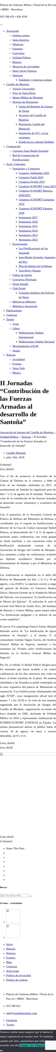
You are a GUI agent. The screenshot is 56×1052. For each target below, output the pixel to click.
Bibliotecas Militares (24, 301)
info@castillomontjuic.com (21, 1013)
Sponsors (17, 75)
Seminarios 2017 (28, 217)
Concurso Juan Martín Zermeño (30, 150)
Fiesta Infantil (20, 284)
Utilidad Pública (21, 57)
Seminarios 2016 (28, 221)
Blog (9, 962)
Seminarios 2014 (28, 230)
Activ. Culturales (15, 164)
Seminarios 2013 (28, 235)
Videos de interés (22, 275)
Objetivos (17, 44)
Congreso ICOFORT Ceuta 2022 (37, 186)
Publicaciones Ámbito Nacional (36, 341)
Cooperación (13, 146)
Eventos (16, 363)
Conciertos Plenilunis (24, 279)
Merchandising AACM (25, 346)
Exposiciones (19, 243)
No (31, 1045)
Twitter (10, 1024)
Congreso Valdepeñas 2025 (34, 173)
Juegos (16, 350)
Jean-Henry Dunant (30, 270)
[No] (1, 1050)
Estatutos (17, 48)
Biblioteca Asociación (24, 306)
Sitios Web (18, 368)
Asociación (12, 31)
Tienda (10, 319)
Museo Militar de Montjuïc (27, 97)
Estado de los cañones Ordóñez (36, 141)
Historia (16, 62)
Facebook (11, 1020)
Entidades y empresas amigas (35, 79)
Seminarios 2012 (28, 239)
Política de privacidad (18, 975)
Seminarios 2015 (28, 226)
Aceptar (24, 1045)
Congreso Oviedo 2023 (32, 181)
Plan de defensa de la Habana (35, 266)
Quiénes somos (21, 35)
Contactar (11, 315)
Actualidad (18, 359)
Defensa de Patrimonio (25, 102)
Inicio (9, 944)
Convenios (18, 53)
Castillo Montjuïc (16, 452)
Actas (15, 323)
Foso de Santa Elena (23, 93)
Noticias (11, 354)
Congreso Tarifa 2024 (31, 177)
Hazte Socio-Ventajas (24, 70)
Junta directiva (20, 39)
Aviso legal (12, 970)
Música (16, 372)
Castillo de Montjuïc (17, 84)
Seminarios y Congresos (26, 168)
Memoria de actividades (26, 66)
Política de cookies (17, 979)
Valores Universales (23, 88)
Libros (16, 328)
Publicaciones (14, 310)
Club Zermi (19, 288)
